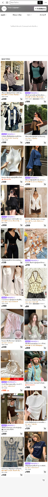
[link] (4, 8)
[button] (3, 2)
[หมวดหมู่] (7, 2)
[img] (12, 379)
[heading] (20, 7)
